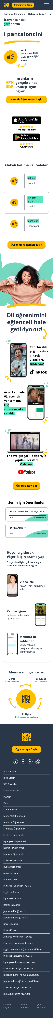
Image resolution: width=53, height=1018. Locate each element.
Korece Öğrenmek (12, 860)
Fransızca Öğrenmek (14, 828)
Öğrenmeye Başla (23, 5)
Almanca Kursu (11, 873)
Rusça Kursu (10, 930)
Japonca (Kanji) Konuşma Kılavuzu (21, 974)
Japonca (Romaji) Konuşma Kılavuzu (22, 981)
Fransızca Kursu (11, 879)
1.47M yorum (26, 146)
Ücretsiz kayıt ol (26, 485)
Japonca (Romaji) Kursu (15, 917)
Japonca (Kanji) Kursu (14, 911)
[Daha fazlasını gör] (46, 5)
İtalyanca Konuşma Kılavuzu (18, 968)
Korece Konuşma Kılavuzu (17, 987)
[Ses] (11, 57)
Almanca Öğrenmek (13, 822)
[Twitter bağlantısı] (23, 761)
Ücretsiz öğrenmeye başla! (26, 99)
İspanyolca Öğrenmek (14, 841)
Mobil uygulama (11, 790)
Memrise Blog (10, 809)
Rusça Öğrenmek (12, 866)
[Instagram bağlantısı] (37, 761)
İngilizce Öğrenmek (13, 835)
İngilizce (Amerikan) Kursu (17, 885)
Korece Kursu (10, 924)
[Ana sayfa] (10, 84)
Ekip (5, 803)
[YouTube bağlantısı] (30, 761)
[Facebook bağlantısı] (15, 761)
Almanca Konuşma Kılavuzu (17, 936)
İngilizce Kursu (11, 892)
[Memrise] (6, 5)
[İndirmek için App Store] (26, 120)
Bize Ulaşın (9, 777)
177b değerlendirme (26, 129)
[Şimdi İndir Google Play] (26, 137)
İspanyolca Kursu (12, 898)
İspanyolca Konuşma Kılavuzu (19, 962)
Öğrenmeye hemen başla (26, 244)
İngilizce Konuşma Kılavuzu (17, 955)
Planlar (7, 796)
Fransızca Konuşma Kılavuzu (18, 943)
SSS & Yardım (10, 784)
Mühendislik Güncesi (14, 815)
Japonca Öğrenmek (13, 854)
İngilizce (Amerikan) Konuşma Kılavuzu (23, 949)
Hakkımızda (9, 771)
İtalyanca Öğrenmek (14, 14)
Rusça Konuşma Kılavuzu (16, 993)
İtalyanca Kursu (36, 14)
